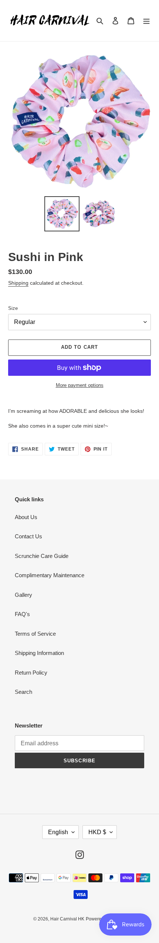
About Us (26, 517)
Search (23, 692)
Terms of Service (35, 634)
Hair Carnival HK (67, 919)
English (58, 832)
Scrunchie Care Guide (41, 556)
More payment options (80, 385)
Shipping (18, 283)
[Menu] (146, 21)
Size (13, 308)
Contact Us (28, 536)
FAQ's (22, 614)
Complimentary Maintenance (49, 575)
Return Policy (31, 672)
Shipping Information (39, 653)
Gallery (23, 595)
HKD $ (97, 832)
